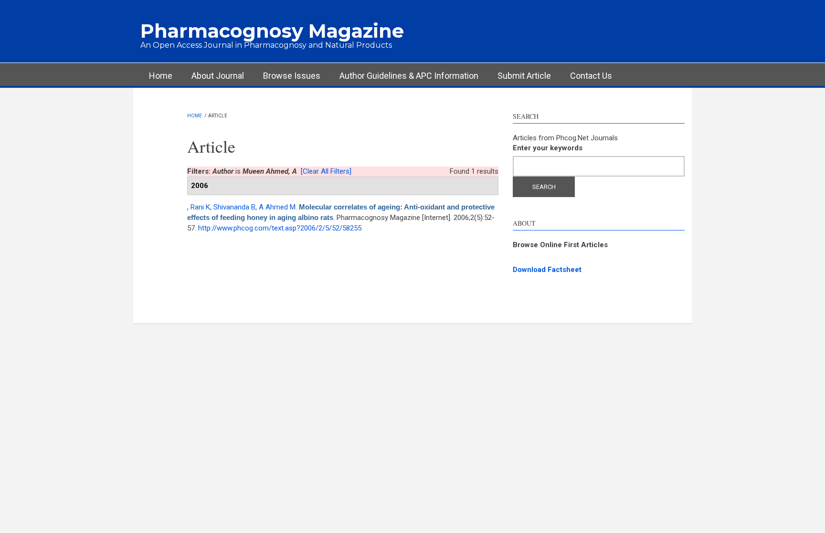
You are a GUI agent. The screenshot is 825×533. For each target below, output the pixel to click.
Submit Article (524, 76)
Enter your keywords (547, 148)
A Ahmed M (277, 207)
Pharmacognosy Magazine (272, 30)
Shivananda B (234, 207)
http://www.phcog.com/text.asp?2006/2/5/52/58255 (279, 228)
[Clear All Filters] (326, 171)
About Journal (217, 76)
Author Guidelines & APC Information (408, 76)
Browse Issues (291, 76)
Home (160, 76)
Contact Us (591, 76)
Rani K (200, 207)
